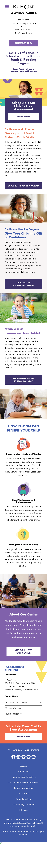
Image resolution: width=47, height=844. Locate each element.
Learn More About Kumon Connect (23, 379)
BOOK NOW (23, 116)
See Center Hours (23, 33)
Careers (23, 766)
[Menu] (8, 7)
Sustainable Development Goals (23, 783)
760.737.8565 (23, 20)
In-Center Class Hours (16, 703)
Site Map (23, 810)
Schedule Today (23, 43)
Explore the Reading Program (23, 284)
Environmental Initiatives (23, 777)
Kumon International (24, 788)
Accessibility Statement (23, 805)
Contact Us (23, 772)
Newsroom (23, 794)
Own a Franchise (23, 799)
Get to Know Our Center (23, 651)
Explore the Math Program (23, 186)
